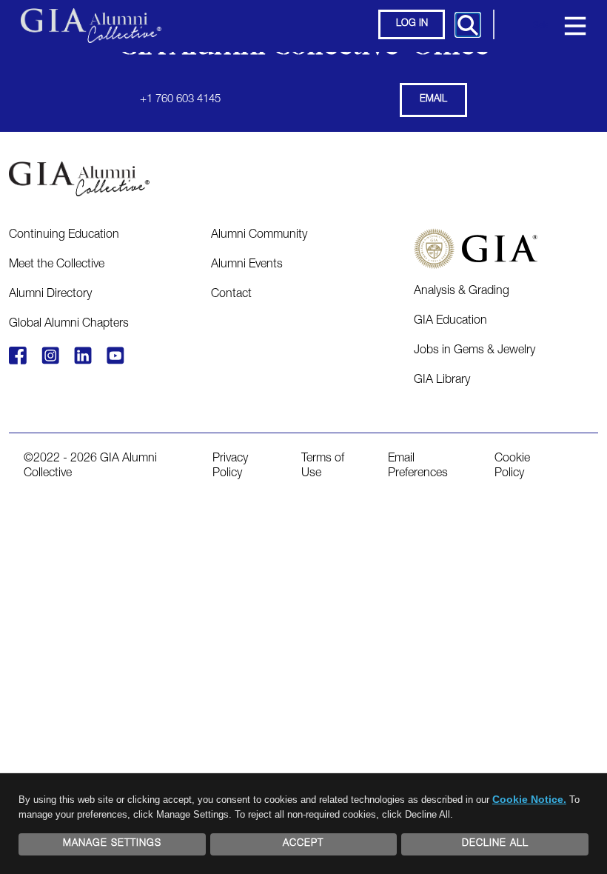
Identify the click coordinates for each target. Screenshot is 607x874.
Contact (231, 295)
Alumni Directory (50, 295)
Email (433, 99)
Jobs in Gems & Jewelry (474, 351)
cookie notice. (529, 799)
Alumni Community (259, 235)
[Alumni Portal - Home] (91, 18)
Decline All (495, 844)
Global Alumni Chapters (69, 324)
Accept (303, 844)
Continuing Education (64, 235)
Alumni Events (247, 265)
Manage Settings (112, 844)
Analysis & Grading (461, 292)
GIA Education (450, 321)
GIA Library (442, 381)
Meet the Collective (56, 265)
